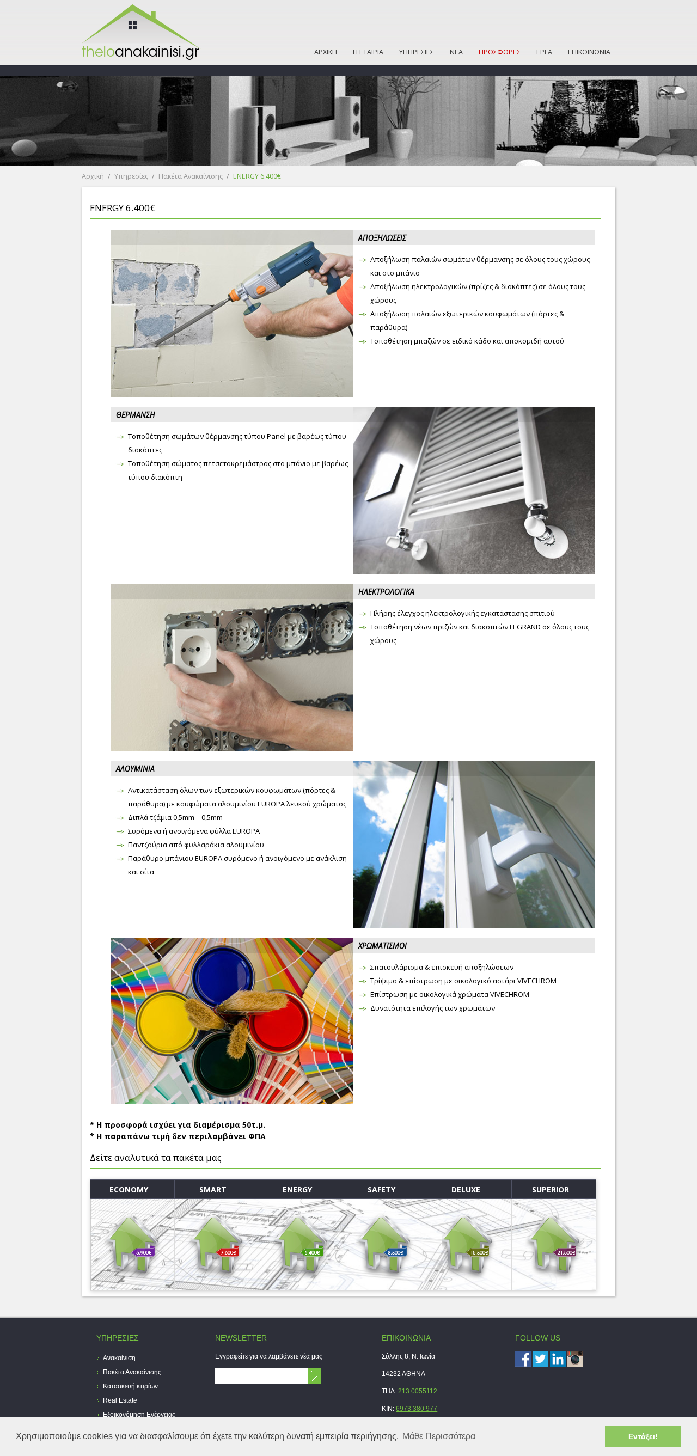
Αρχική (93, 176)
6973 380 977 (416, 1408)
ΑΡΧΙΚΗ (325, 52)
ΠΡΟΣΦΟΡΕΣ (500, 52)
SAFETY (381, 1189)
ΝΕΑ (456, 52)
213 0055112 (417, 1391)
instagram (575, 1359)
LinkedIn (558, 1359)
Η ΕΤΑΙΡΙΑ (368, 52)
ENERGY (297, 1189)
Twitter (540, 1359)
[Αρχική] (141, 57)
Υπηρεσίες (131, 176)
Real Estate (120, 1400)
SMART (213, 1189)
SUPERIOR (550, 1189)
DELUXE (465, 1189)
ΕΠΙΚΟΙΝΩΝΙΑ (589, 52)
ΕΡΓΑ (544, 52)
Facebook (523, 1359)
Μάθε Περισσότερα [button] (438, 1436)
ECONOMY (128, 1189)
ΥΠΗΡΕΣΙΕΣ (416, 52)
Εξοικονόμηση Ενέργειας (139, 1414)
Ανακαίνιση (119, 1358)
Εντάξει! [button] (643, 1436)
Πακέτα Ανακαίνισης (190, 176)
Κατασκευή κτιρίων (130, 1386)
